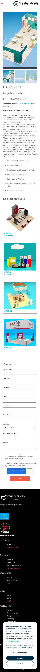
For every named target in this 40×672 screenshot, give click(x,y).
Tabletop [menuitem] (10, 610)
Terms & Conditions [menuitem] (14, 565)
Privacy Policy (14, 641)
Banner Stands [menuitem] (12, 613)
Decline (20, 663)
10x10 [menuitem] (9, 595)
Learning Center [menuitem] (13, 547)
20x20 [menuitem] (9, 601)
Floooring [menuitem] (10, 619)
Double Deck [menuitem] (12, 580)
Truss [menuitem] (8, 583)
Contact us (27, 104)
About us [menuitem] (10, 559)
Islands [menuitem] (9, 577)
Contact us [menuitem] (11, 562)
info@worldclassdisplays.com (11, 505)
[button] (34, 40)
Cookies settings (20, 653)
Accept (20, 658)
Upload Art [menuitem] (11, 544)
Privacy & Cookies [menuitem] (13, 568)
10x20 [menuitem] (9, 598)
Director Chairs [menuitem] (12, 622)
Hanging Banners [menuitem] (13, 616)
